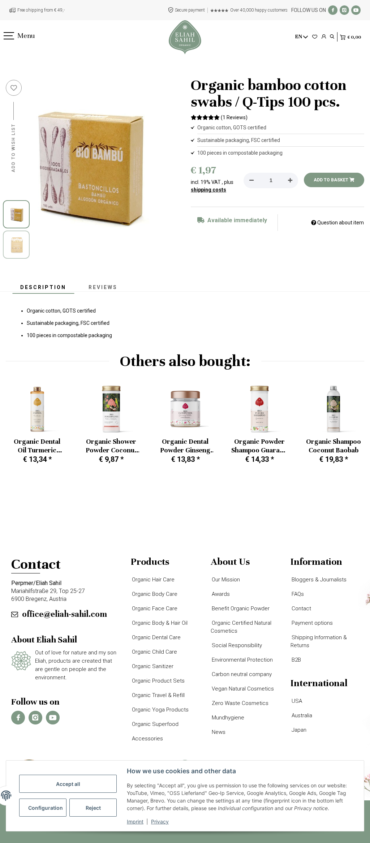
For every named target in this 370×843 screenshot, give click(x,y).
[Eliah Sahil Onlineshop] (185, 37)
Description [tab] (43, 287)
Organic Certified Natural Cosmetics (241, 627)
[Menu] (8, 36)
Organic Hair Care (153, 579)
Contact (301, 608)
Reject (93, 808)
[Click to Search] (332, 37)
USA (296, 701)
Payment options (312, 623)
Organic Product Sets (158, 681)
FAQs (297, 594)
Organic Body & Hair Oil (159, 623)
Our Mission (225, 579)
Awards (220, 594)
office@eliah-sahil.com (64, 614)
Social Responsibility (236, 645)
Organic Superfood (154, 724)
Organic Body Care (154, 594)
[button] (323, 36)
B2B (296, 660)
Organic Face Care (154, 608)
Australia (301, 715)
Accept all (68, 784)
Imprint (135, 821)
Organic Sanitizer (152, 666)
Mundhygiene (227, 717)
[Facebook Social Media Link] (332, 10)
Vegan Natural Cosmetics (242, 688)
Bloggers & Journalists (319, 579)
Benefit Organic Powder (240, 608)
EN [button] (298, 37)
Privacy (160, 821)
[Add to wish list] (14, 88)
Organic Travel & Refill (158, 695)
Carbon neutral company (241, 674)
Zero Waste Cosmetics (239, 703)
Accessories (147, 738)
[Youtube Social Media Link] (356, 10)
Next (352, 426)
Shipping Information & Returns (319, 641)
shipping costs (208, 190)
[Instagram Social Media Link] (344, 10)
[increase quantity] (290, 180)
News (218, 732)
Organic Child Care (154, 652)
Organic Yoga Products (160, 709)
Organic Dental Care (156, 637)
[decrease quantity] (251, 180)
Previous (18, 426)
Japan (298, 730)
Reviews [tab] (103, 287)
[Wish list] (314, 36)
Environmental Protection (242, 660)
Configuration (45, 808)
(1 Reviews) (234, 117)
